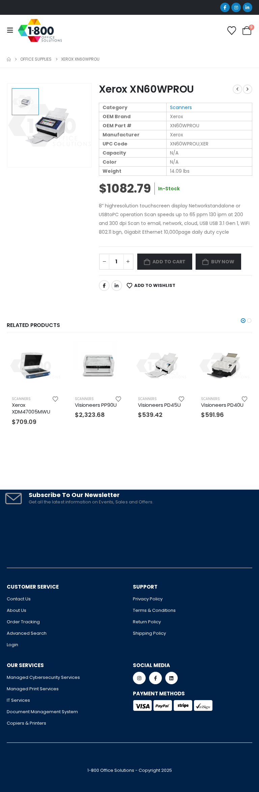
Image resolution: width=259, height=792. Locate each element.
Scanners (181, 107)
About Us (16, 610)
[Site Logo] (40, 30)
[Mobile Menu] (12, 30)
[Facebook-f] (155, 678)
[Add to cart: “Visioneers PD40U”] (241, 351)
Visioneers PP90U (96, 404)
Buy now (222, 261)
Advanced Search (27, 633)
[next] (247, 89)
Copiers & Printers (26, 723)
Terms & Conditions (154, 610)
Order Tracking (23, 622)
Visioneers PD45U (159, 404)
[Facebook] (225, 7)
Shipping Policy (149, 633)
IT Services (18, 700)
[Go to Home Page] (9, 59)
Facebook (104, 285)
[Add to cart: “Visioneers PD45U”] (178, 351)
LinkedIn (116, 285)
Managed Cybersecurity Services (43, 677)
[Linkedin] (171, 678)
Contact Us (19, 599)
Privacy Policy (148, 599)
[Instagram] (236, 7)
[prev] (237, 89)
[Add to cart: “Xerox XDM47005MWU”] (52, 351)
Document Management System (42, 711)
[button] (243, 321)
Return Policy (147, 622)
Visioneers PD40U (222, 404)
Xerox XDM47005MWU (31, 408)
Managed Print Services (33, 689)
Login (12, 644)
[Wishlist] (232, 30)
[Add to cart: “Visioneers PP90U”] (115, 351)
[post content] (35, 365)
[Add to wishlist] (55, 398)
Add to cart (168, 261)
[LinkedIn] (247, 7)
